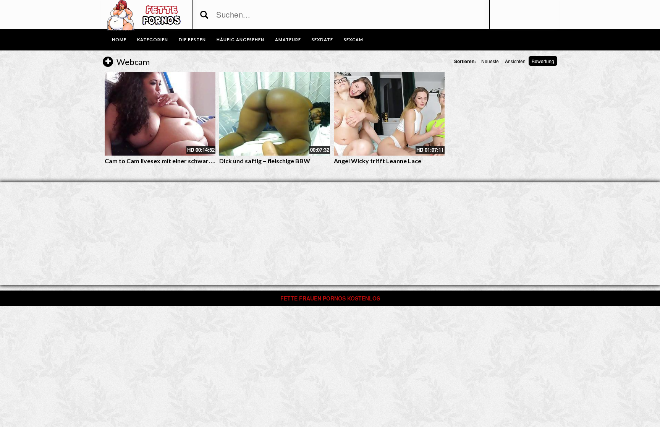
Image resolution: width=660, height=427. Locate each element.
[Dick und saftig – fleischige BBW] (274, 114)
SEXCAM (353, 39)
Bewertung (543, 61)
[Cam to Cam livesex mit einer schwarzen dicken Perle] (160, 114)
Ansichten (515, 61)
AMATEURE (288, 39)
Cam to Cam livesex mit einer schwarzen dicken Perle (179, 160)
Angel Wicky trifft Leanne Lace (377, 160)
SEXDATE (322, 39)
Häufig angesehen (240, 39)
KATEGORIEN (152, 39)
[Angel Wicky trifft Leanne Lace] (389, 114)
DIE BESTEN (192, 39)
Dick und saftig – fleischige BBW (264, 160)
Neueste (490, 61)
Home (119, 39)
